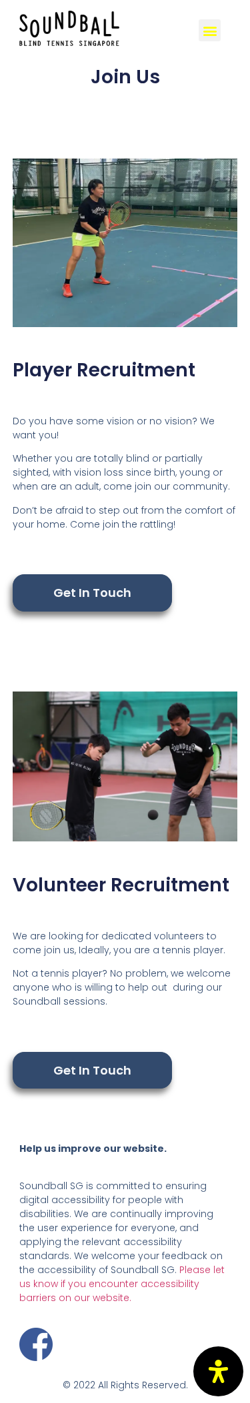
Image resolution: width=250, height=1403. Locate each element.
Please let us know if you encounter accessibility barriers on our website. (122, 1283)
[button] (92, 593)
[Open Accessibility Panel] (218, 1371)
